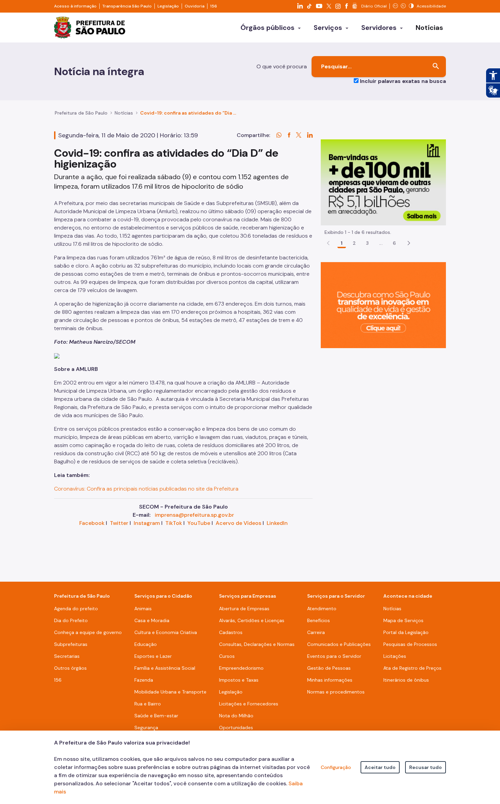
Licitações (394, 656)
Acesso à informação (75, 6)
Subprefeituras (70, 644)
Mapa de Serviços (403, 620)
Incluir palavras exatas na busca (403, 81)
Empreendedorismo (241, 668)
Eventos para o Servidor (334, 656)
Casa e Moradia (151, 620)
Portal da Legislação (406, 632)
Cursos (227, 656)
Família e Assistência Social (164, 668)
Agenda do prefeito (76, 608)
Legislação (168, 6)
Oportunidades (236, 727)
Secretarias (67, 656)
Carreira (316, 632)
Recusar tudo (425, 767)
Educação (145, 644)
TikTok (173, 523)
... (381, 243)
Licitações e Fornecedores (248, 704)
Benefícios (318, 620)
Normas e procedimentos (336, 692)
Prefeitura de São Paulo (81, 113)
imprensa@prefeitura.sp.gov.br (194, 514)
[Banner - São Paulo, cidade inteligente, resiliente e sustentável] (383, 304)
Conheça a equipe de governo (88, 632)
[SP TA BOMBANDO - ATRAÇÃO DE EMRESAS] (383, 182)
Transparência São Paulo (127, 6)
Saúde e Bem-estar (156, 716)
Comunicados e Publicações (339, 644)
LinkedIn (277, 523)
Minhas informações (329, 680)
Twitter (119, 523)
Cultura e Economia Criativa (165, 632)
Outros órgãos (70, 668)
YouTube (198, 523)
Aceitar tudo (380, 767)
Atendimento (321, 608)
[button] (409, 243)
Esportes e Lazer (153, 656)
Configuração (336, 767)
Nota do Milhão (236, 716)
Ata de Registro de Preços (412, 668)
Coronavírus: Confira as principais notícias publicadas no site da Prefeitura (146, 488)
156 (213, 6)
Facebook (91, 523)
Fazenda (143, 680)
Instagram (147, 523)
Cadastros (231, 632)
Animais (143, 608)
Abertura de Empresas (244, 608)
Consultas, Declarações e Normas (257, 644)
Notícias (124, 113)
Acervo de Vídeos (238, 523)
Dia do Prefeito (71, 620)
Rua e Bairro (147, 704)
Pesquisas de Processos (410, 644)
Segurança (146, 727)
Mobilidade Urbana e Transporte (170, 692)
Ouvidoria (194, 6)
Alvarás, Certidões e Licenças (251, 620)
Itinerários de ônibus (406, 680)
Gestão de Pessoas (329, 668)
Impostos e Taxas (239, 680)
